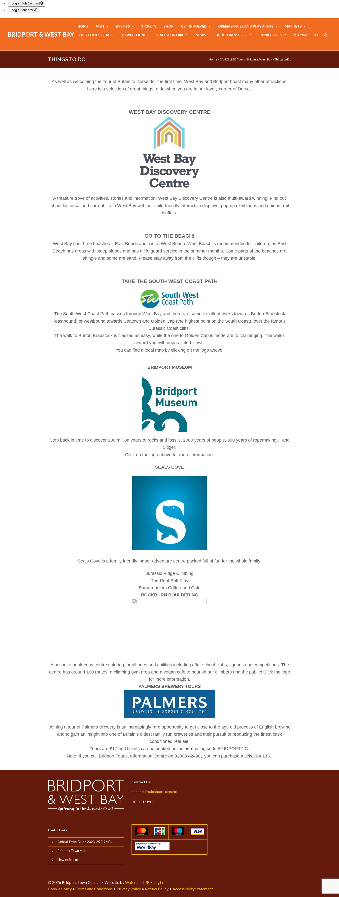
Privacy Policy (129, 888)
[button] (325, 35)
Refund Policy (157, 888)
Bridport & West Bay (40, 34)
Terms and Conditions (94, 888)
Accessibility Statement (192, 888)
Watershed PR (137, 882)
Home (213, 59)
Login (158, 882)
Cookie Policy (60, 888)
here (190, 748)
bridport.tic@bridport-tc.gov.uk (155, 792)
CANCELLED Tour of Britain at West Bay (246, 59)
